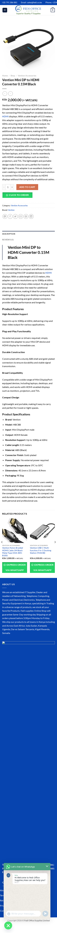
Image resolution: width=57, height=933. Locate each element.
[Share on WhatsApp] (4, 216)
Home (5, 75)
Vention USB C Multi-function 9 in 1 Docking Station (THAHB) (40, 550)
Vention (11, 210)
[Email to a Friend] (20, 216)
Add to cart (27, 187)
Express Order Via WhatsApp (16, 567)
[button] (18, 196)
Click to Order (19, 195)
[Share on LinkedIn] (31, 216)
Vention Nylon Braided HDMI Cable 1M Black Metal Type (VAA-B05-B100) (12, 552)
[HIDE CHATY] (8, 925)
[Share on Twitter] (15, 216)
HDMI (5, 116)
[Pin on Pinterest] (26, 216)
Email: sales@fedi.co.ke (28, 2)
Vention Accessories (27, 75)
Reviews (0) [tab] (8, 239)
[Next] (54, 548)
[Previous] (2, 548)
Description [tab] (8, 234)
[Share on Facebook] (10, 216)
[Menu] (4, 10)
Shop (13, 75)
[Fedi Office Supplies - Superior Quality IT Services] (28, 10)
